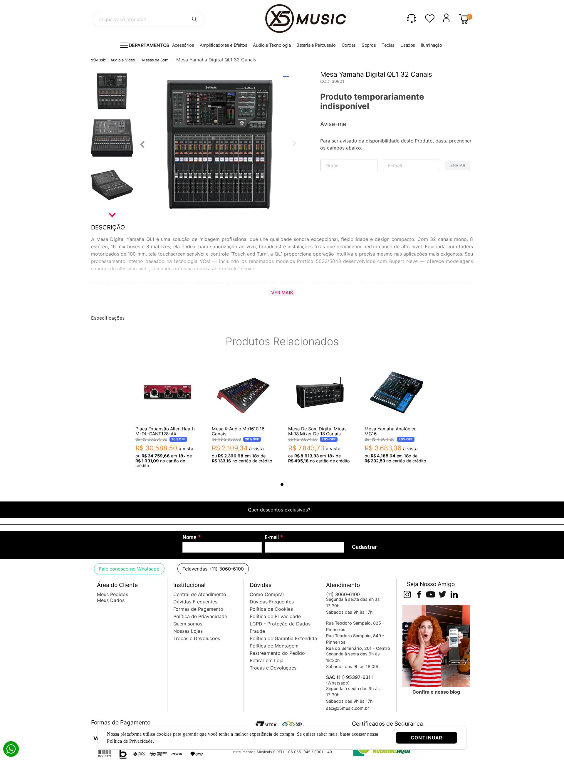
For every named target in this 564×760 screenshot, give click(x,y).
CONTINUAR (426, 738)
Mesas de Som (155, 60)
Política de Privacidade (130, 741)
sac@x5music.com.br (347, 708)
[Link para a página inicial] (98, 60)
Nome (189, 537)
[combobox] (148, 19)
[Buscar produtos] (194, 19)
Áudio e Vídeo (122, 60)
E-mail (272, 537)
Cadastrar (364, 547)
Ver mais (282, 293)
